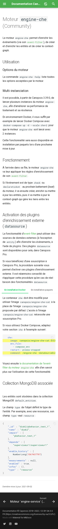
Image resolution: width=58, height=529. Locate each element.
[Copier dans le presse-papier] (52, 338)
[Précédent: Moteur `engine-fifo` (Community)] (4, 500)
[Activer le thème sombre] (46, 4)
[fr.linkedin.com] (10, 523)
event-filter (30, 233)
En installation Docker (15, 290)
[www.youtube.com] (16, 523)
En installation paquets (42, 290)
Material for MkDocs (22, 517)
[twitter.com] (4, 523)
